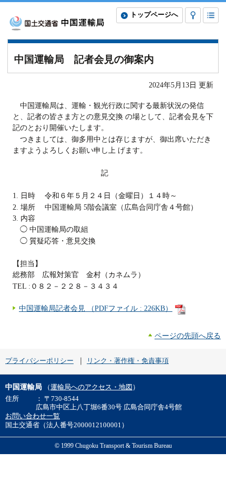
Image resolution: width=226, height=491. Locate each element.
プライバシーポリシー (39, 361)
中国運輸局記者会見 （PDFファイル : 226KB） (95, 308)
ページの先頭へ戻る (188, 335)
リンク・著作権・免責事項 (128, 361)
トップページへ (154, 14)
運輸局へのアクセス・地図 (91, 387)
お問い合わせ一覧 (32, 416)
